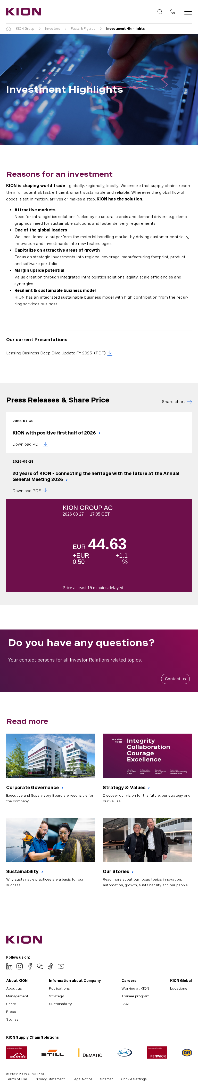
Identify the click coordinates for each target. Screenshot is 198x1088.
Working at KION (135, 988)
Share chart (173, 401)
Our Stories (116, 871)
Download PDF (26, 444)
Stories (12, 1019)
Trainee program (135, 996)
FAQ (125, 1004)
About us (14, 988)
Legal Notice (82, 1079)
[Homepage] (22, 11)
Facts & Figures (83, 28)
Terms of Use (16, 1079)
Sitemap (106, 1079)
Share (11, 1004)
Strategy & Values (124, 787)
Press (11, 1011)
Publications (59, 988)
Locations (178, 988)
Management (17, 996)
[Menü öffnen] (186, 11)
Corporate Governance (33, 787)
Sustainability (23, 871)
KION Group (25, 28)
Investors (52, 28)
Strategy (56, 996)
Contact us (175, 678)
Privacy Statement (50, 1079)
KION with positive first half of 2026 (54, 433)
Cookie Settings (134, 1079)
